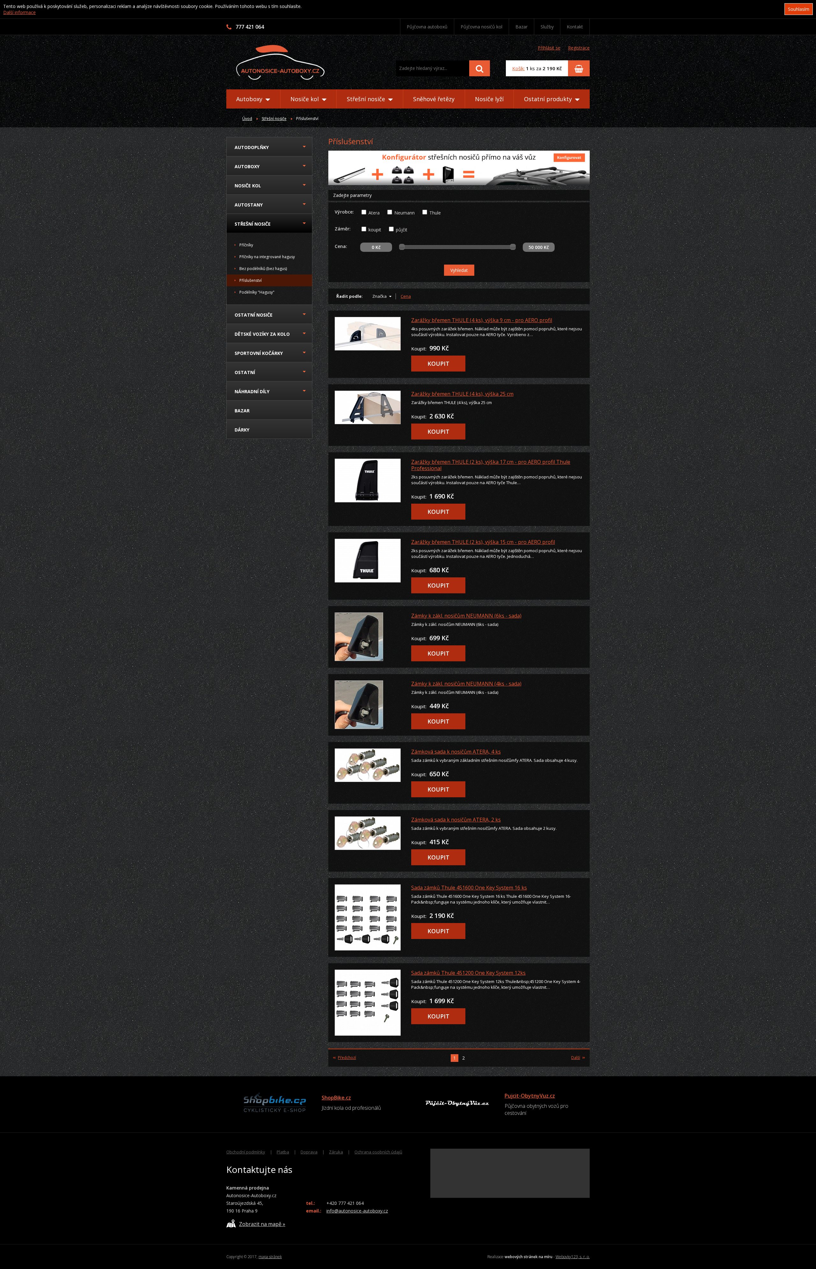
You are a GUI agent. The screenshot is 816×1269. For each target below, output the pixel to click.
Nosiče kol (305, 99)
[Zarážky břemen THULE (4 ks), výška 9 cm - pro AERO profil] (369, 333)
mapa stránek (270, 1256)
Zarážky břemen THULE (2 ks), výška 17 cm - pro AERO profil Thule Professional (490, 465)
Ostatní (245, 372)
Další (575, 1058)
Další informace (19, 12)
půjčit (401, 230)
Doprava (309, 1152)
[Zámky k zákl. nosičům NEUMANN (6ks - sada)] (369, 636)
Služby (547, 27)
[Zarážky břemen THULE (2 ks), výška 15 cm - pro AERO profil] (369, 560)
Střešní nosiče (367, 99)
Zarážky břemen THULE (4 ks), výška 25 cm (462, 394)
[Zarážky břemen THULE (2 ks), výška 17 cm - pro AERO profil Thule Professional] (369, 480)
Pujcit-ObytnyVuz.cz (530, 1095)
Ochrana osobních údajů (378, 1152)
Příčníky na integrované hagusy (267, 256)
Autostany (249, 205)
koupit (374, 230)
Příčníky (246, 245)
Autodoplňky (252, 147)
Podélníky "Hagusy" (256, 292)
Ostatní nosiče (254, 315)
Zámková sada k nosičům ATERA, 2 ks (456, 819)
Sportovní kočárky (259, 353)
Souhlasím (798, 9)
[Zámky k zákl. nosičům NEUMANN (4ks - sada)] (369, 704)
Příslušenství (250, 280)
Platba (283, 1152)
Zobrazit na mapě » (262, 1224)
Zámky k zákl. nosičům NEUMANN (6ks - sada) (466, 615)
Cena (406, 296)
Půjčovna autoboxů (427, 27)
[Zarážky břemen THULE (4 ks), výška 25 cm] (369, 407)
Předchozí (347, 1058)
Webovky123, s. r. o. (573, 1256)
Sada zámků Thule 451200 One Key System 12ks (468, 973)
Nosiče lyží (489, 99)
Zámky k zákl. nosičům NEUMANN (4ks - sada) (466, 683)
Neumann (404, 213)
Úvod (247, 118)
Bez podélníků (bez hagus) (263, 268)
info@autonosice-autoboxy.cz (357, 1211)
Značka (379, 296)
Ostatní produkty (548, 99)
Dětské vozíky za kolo (262, 334)
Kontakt (575, 27)
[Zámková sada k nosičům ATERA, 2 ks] (369, 833)
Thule (435, 213)
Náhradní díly (252, 391)
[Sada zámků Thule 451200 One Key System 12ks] (369, 1003)
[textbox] (432, 68)
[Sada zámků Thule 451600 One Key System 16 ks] (369, 917)
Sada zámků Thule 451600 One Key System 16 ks (469, 887)
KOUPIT (438, 363)
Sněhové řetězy (434, 99)
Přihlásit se (549, 48)
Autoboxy (250, 99)
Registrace (579, 48)
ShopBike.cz (336, 1097)
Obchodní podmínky (245, 1152)
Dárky (242, 430)
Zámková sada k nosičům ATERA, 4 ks (456, 751)
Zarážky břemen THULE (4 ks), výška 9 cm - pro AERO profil (481, 320)
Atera (374, 213)
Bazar (521, 27)
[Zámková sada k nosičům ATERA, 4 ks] (369, 765)
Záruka (336, 1152)
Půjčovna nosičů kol (481, 27)
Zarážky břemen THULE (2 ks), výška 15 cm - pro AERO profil (483, 542)
